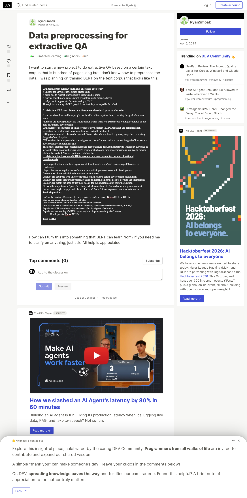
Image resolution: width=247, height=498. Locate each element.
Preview (63, 286)
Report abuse (109, 297)
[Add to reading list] (8, 77)
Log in (207, 5)
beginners (72, 56)
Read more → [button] (42, 430)
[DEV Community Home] (7, 5)
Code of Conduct (85, 297)
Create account (229, 5)
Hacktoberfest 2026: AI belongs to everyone (205, 253)
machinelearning (49, 56)
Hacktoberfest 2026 (194, 276)
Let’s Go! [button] (21, 491)
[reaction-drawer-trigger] (8, 48)
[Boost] (8, 89)
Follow (210, 31)
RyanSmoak (46, 21)
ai (32, 56)
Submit (44, 286)
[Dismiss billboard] (238, 440)
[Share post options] (8, 102)
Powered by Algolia (122, 5)
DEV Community (216, 56)
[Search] (18, 5)
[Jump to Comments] (8, 62)
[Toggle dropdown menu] (169, 313)
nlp (85, 56)
